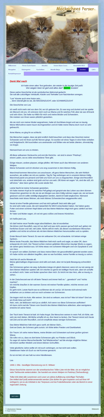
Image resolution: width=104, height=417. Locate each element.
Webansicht (95, 409)
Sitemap (18, 409)
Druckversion (11, 409)
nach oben (14, 396)
